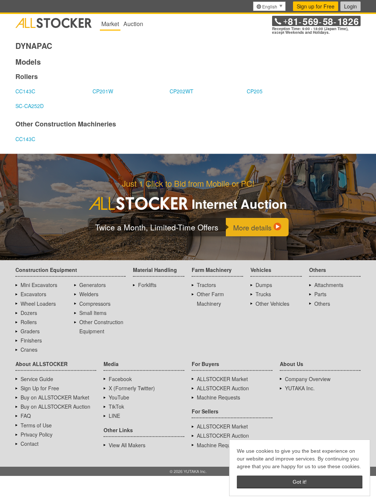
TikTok (116, 406)
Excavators (33, 294)
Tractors (206, 284)
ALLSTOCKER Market (222, 379)
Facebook (120, 379)
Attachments (328, 284)
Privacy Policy (37, 434)
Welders (88, 294)
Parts (320, 294)
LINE (114, 415)
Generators (92, 284)
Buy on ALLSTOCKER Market (55, 397)
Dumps (264, 284)
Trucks (263, 294)
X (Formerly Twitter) (132, 388)
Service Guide (37, 379)
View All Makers (127, 445)
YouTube (119, 397)
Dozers (29, 312)
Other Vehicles (272, 303)
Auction (133, 23)
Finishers (31, 340)
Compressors (95, 303)
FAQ (26, 415)
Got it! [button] (300, 482)
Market (110, 23)
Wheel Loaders (38, 303)
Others (322, 303)
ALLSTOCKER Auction (223, 388)
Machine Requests (218, 397)
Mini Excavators (39, 284)
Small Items (92, 312)
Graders (30, 331)
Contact (30, 443)
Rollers (29, 322)
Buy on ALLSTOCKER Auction (55, 406)
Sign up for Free (316, 6)
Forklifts (147, 284)
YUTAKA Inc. (300, 388)
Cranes (29, 349)
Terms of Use (36, 425)
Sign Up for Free (40, 388)
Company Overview (307, 379)
